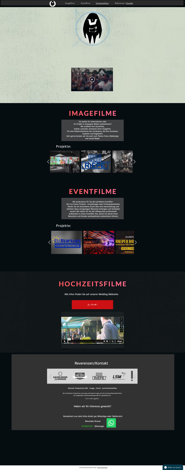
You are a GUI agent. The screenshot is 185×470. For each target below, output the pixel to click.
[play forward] (134, 161)
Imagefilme (70, 3)
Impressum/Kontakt (102, 467)
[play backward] (48, 161)
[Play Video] (92, 79)
